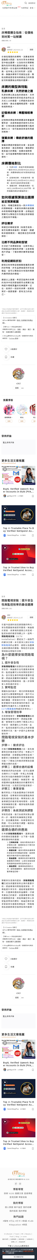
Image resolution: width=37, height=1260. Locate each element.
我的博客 (23, 1210)
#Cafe (30, 1220)
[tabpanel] (18, 13)
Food (13, 1236)
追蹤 (31, 49)
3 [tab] (20, 15)
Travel (17, 1234)
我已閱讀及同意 (18, 1257)
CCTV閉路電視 (9, 708)
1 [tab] (14, 15)
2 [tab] (17, 15)
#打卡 (18, 1220)
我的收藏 (27, 1207)
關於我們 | (6, 1239)
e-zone (24, 1236)
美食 (24, 329)
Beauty (29, 1234)
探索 (6, 1193)
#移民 (24, 1224)
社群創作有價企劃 (9, 7)
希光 (22, 417)
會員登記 (31, 3)
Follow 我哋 (13, 338)
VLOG (11, 1193)
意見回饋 (13, 1197)
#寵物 (5, 1220)
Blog (18, 1236)
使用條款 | (23, 1239)
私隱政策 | (31, 1239)
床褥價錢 (29, 205)
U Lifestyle (9, 1234)
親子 (29, 329)
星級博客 (28, 1193)
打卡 (13, 329)
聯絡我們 (22, 1242)
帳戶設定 (18, 1207)
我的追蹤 (13, 1210)
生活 (3, 28)
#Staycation (15, 1224)
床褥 (15, 167)
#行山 (12, 1220)
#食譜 (24, 1220)
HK (23, 1234)
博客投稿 (23, 1197)
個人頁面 (9, 1207)
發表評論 (8, 442)
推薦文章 (19, 1193)
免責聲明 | (14, 1239)
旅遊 (19, 329)
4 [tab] (23, 15)
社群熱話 (25, 7)
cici (8, 47)
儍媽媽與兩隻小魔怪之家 (9, 417)
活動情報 (17, 332)
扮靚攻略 (9, 332)
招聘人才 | (15, 1242)
